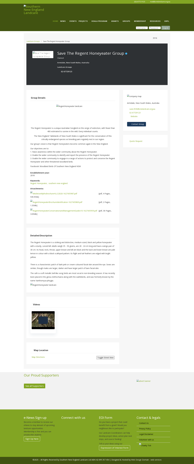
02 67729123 (66, 71)
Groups (126, 21)
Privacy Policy (145, 428)
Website (134, 116)
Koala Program (99, 21)
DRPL (166, 21)
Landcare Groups (33, 41)
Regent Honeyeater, (39, 183)
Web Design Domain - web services (146, 459)
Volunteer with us (146, 439)
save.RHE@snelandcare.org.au (142, 109)
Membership (140, 21)
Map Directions (38, 357)
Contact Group (137, 124)
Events (73, 21)
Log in (165, 27)
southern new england (58, 183)
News (63, 21)
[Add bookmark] (59, 75)
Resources (155, 21)
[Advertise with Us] (153, 391)
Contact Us (144, 423)
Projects (83, 21)
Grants (115, 21)
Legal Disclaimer (146, 434)
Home (55, 21)
